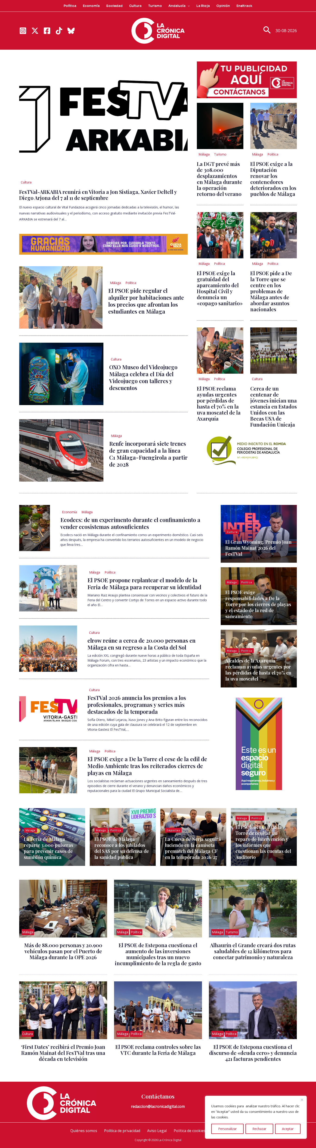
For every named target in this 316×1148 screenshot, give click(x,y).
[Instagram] (23, 30)
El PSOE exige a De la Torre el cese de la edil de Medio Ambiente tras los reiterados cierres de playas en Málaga (147, 765)
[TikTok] (59, 30)
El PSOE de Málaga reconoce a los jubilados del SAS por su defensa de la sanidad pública (121, 848)
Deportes (173, 830)
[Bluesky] (71, 30)
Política (70, 6)
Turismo (155, 6)
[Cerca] (302, 1099)
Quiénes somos (83, 1130)
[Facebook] (47, 30)
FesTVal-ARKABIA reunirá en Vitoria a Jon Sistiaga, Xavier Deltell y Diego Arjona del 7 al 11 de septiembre (98, 194)
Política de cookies (189, 1130)
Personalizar (227, 1129)
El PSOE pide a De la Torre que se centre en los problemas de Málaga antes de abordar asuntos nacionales (271, 291)
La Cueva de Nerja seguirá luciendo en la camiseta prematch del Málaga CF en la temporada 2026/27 (193, 848)
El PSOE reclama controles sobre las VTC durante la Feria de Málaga (158, 1049)
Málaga (115, 283)
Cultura (135, 6)
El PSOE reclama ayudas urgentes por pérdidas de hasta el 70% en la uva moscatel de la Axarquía (219, 403)
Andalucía (177, 6)
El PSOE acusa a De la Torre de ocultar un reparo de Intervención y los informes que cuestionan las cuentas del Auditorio (263, 842)
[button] (188, 6)
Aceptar (288, 1129)
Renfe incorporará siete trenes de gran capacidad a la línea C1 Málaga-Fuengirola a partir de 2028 (148, 454)
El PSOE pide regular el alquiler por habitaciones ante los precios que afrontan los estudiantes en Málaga (146, 301)
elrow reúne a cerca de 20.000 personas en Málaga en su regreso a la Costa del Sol (141, 644)
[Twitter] (35, 30)
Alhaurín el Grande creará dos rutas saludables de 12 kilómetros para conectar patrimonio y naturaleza (253, 951)
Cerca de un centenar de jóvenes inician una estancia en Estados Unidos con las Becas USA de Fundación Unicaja (273, 406)
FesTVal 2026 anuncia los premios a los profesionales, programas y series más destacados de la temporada (136, 704)
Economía (91, 6)
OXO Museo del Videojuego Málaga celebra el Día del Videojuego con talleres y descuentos (143, 377)
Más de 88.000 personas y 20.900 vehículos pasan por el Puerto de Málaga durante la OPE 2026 (63, 951)
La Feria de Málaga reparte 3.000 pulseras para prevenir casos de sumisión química (48, 848)
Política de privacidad (122, 1130)
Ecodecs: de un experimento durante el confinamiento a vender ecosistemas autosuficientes (130, 523)
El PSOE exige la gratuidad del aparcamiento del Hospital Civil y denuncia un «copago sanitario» (220, 288)
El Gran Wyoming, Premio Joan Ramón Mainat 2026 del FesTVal (258, 548)
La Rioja (203, 6)
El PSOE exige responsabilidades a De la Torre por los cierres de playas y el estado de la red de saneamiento (258, 604)
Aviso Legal (157, 1130)
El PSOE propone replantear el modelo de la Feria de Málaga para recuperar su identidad (144, 583)
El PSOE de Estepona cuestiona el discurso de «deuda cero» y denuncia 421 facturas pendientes (253, 1052)
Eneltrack (244, 6)
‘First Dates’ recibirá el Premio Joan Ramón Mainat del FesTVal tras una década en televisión (63, 1052)
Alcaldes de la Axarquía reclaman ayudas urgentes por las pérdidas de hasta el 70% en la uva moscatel (258, 669)
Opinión (223, 6)
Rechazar (259, 1129)
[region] (256, 1117)
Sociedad (114, 6)
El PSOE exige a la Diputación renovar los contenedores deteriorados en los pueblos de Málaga (273, 178)
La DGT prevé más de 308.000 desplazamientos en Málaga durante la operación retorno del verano (219, 178)
